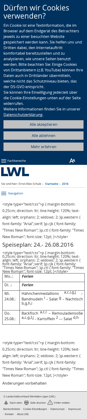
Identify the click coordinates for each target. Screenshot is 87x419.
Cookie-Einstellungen (35, 409)
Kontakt (9, 414)
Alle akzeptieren (43, 124)
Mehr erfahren (43, 146)
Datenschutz (57, 409)
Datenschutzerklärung (22, 114)
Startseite (51, 184)
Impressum (74, 409)
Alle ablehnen (43, 135)
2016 (65, 184)
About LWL (23, 414)
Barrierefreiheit (11, 409)
